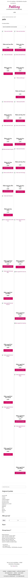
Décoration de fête (5, 500)
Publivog (14, 6)
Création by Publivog (5, 499)
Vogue (14, 566)
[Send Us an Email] (1, 1)
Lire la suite (8, 73)
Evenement (4, 505)
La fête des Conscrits (21, 571)
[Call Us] (3, 1)
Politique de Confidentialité (9, 576)
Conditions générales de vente (14, 574)
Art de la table (4, 495)
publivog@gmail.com (6, 545)
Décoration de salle (5, 502)
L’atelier (4, 571)
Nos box (3, 509)
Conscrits (3, 498)
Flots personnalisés (20, 576)
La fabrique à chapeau (11, 571)
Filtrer (4, 520)
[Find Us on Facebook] (16, 559)
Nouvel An (4, 510)
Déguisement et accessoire (6, 503)
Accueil (3, 17)
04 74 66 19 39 (5, 544)
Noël (3, 507)
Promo (3, 511)
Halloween (4, 506)
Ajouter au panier (8, 50)
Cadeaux (3, 496)
